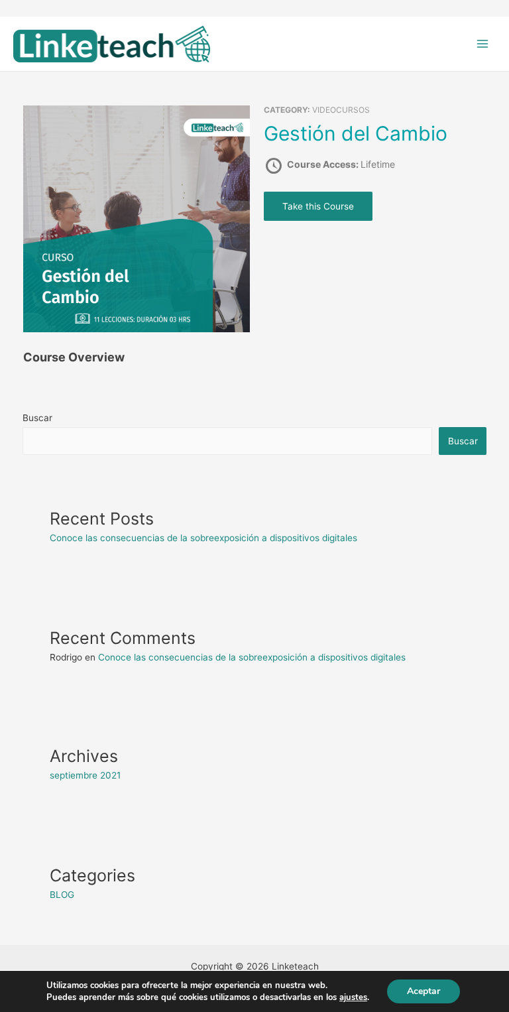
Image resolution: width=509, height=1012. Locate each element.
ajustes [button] (353, 997)
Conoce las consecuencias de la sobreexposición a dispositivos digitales (203, 538)
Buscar (37, 417)
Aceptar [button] (423, 991)
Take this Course (318, 206)
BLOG (62, 894)
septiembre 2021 (85, 775)
